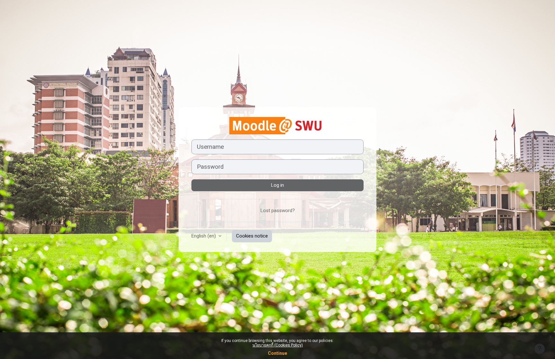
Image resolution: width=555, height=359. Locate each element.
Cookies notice (252, 236)
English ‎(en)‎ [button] (204, 236)
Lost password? (277, 210)
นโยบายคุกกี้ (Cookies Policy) (277, 345)
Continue (277, 353)
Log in (277, 185)
